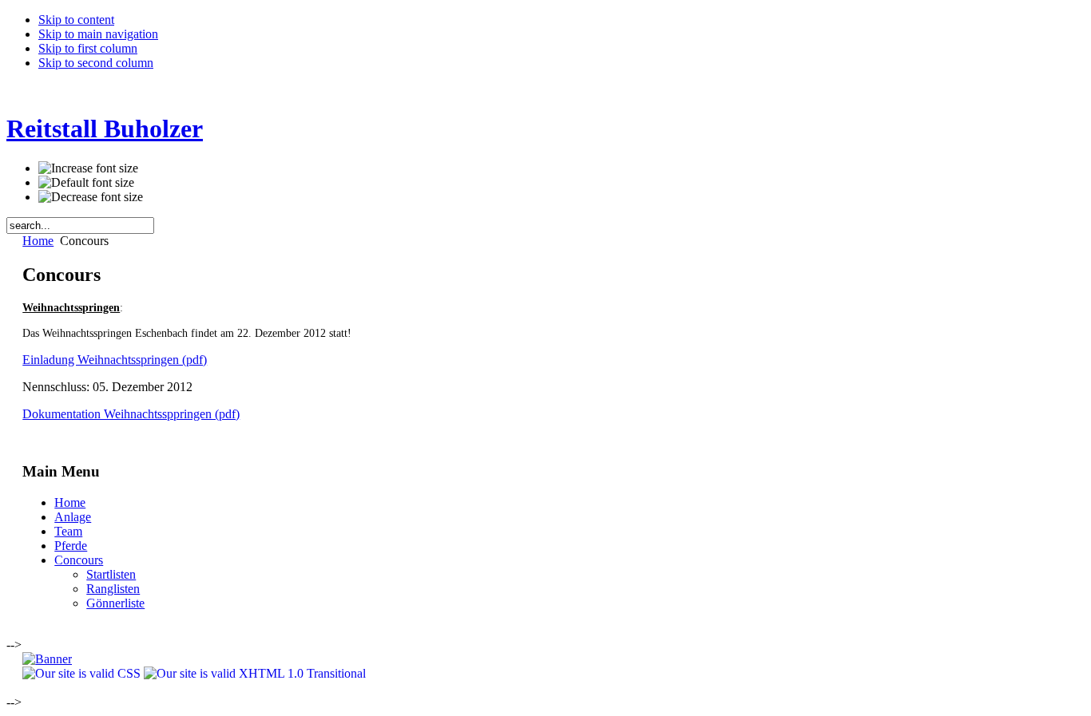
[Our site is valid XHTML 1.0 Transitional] (255, 673)
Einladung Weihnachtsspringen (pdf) (114, 359)
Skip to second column (95, 62)
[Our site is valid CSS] (83, 673)
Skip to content (76, 19)
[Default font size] (86, 183)
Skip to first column (87, 48)
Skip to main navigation (98, 34)
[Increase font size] (88, 168)
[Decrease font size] (90, 197)
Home (38, 240)
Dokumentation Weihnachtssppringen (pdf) (131, 414)
